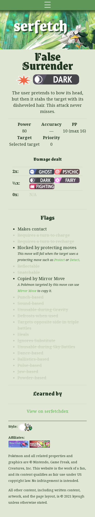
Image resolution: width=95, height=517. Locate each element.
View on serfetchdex (47, 411)
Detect (74, 260)
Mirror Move (27, 291)
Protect (59, 260)
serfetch (40, 25)
